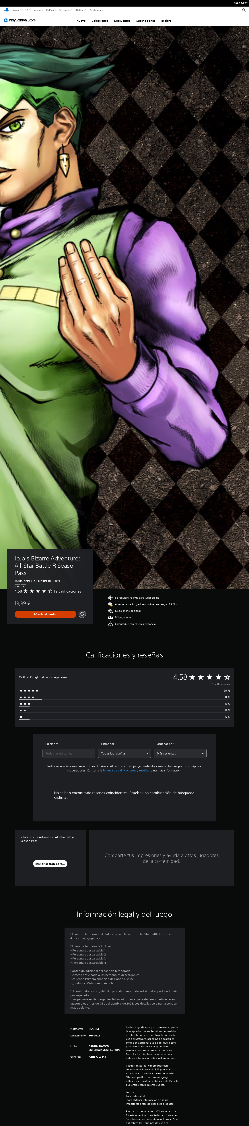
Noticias (80, 10)
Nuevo (81, 20)
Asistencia (95, 10)
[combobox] (68, 753)
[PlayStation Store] (21, 20)
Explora (166, 20)
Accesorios (64, 10)
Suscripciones (145, 20)
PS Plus (50, 10)
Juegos (37, 10)
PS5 (26, 10)
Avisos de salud (135, 1096)
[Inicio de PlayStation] (7, 10)
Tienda (16, 10)
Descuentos (122, 20)
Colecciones (100, 20)
